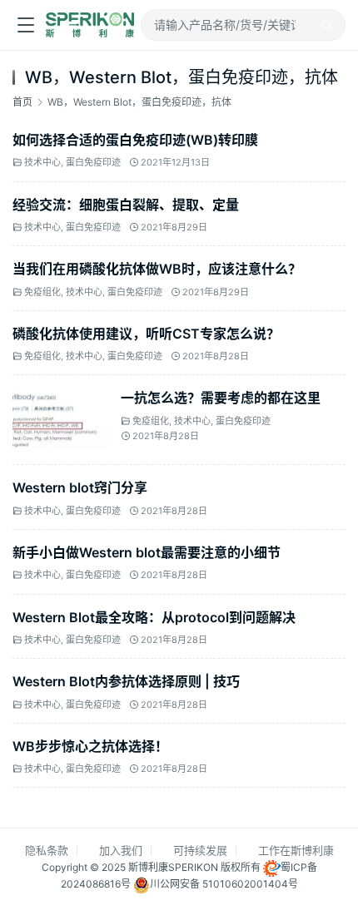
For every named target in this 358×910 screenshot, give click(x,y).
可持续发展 (200, 850)
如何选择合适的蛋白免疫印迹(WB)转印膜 (135, 139)
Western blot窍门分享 (79, 487)
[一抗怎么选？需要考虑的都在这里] (62, 397)
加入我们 (120, 850)
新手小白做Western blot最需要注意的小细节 (146, 552)
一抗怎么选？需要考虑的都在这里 (221, 397)
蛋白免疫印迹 (93, 163)
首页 (22, 102)
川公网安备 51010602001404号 (224, 884)
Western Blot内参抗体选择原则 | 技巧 (126, 681)
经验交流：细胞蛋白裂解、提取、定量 (125, 204)
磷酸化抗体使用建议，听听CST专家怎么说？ (146, 333)
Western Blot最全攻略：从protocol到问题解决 (154, 617)
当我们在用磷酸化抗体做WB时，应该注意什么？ (156, 268)
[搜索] (326, 25)
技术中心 (42, 163)
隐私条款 (46, 850)
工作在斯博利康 (296, 850)
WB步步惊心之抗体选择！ (90, 746)
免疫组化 (42, 292)
